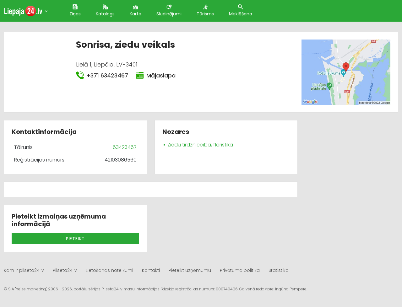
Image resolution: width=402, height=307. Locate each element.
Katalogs (105, 14)
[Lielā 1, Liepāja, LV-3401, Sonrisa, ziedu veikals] (346, 72)
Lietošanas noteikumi (109, 270)
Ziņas (75, 14)
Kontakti (151, 270)
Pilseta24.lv (65, 270)
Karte (135, 14)
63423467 (125, 147)
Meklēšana (240, 14)
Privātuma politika (240, 270)
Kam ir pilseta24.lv (24, 270)
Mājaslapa (160, 75)
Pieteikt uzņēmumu (190, 270)
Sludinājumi (169, 14)
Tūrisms (205, 14)
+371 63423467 (107, 75)
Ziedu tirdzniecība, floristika (200, 144)
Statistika (279, 270)
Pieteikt (75, 239)
